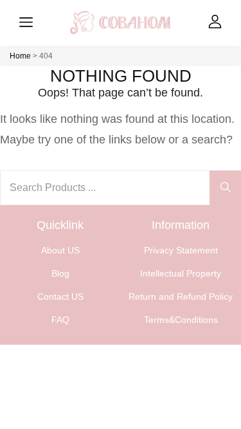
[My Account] (215, 21)
